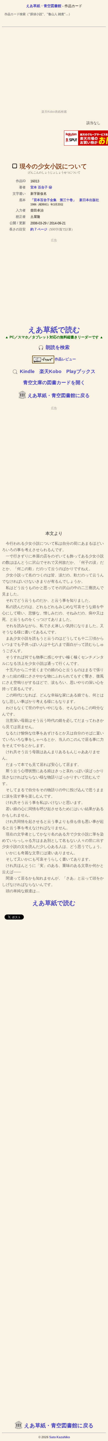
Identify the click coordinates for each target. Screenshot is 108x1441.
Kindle (27, 371)
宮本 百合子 (39, 187)
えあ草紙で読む (54, 329)
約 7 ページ (38, 229)
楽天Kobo (50, 371)
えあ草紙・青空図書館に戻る (59, 395)
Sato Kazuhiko (59, 1437)
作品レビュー (65, 359)
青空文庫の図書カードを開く (54, 382)
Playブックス (80, 371)
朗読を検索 (58, 347)
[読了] (14, 165)
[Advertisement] (54, 66)
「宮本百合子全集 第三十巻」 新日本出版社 (64, 200)
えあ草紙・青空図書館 (43, 6)
